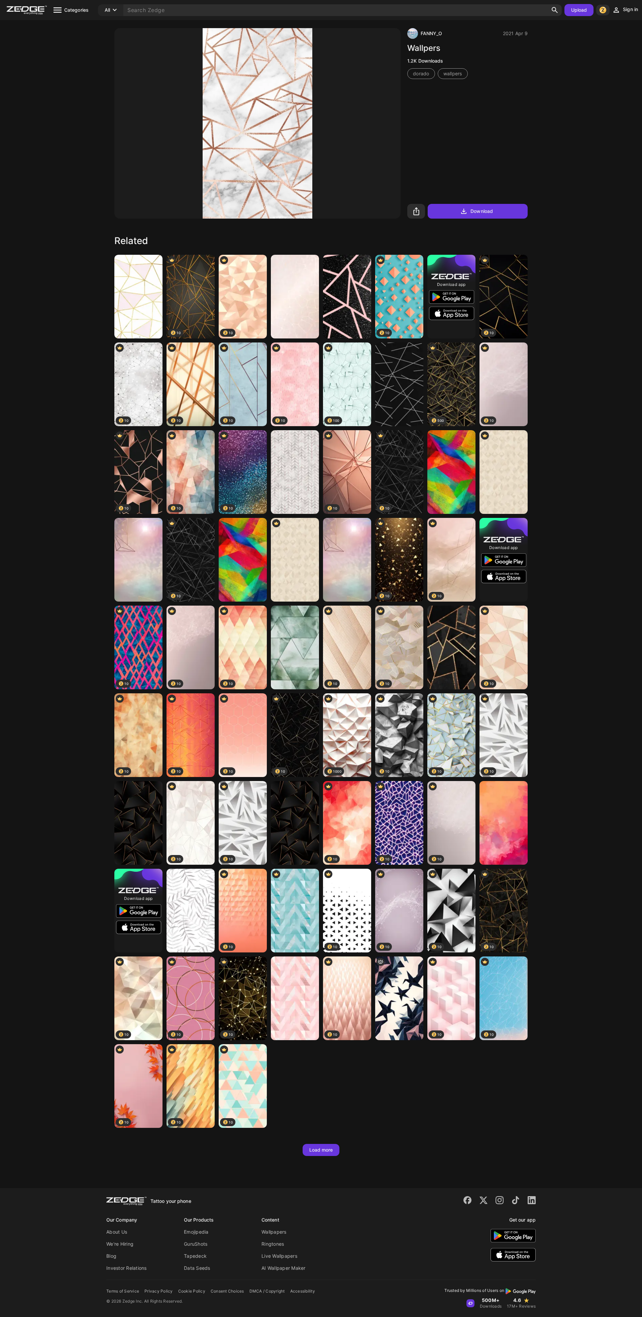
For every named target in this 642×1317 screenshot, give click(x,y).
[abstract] (347, 296)
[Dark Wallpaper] (138, 823)
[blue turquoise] (295, 910)
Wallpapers (274, 1232)
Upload (579, 10)
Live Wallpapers (279, 1256)
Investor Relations (126, 1268)
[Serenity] (138, 560)
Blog (111, 1256)
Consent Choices (227, 1291)
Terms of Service (122, 1291)
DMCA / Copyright (267, 1291)
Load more (321, 1150)
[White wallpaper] (191, 910)
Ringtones (272, 1244)
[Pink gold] (295, 296)
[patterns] (399, 384)
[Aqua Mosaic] (295, 647)
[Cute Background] (138, 296)
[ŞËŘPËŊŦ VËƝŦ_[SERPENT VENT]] (399, 998)
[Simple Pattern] (503, 472)
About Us (116, 1232)
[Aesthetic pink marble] (295, 998)
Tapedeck (195, 1256)
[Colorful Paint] (451, 472)
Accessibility (302, 1291)
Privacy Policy (158, 1291)
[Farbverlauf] (503, 823)
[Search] (555, 10)
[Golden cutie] (295, 472)
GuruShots (195, 1244)
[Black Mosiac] (451, 647)
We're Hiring (119, 1244)
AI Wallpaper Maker (283, 1268)
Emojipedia (196, 1232)
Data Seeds (197, 1268)
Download (481, 211)
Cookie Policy (191, 1291)
